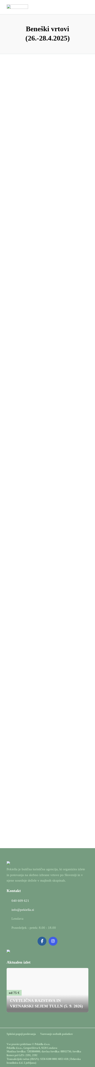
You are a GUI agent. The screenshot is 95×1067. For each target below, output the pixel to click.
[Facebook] (42, 941)
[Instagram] (53, 941)
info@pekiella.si (22, 910)
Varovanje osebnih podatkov (56, 1034)
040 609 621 (20, 900)
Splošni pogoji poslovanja (21, 1034)
